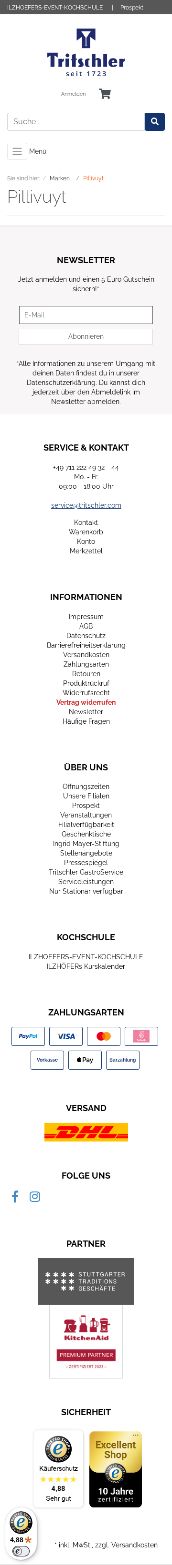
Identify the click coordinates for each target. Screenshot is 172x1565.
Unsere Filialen (86, 796)
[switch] (21, 1551)
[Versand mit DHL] (86, 1132)
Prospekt (131, 7)
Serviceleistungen (86, 882)
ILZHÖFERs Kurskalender (86, 966)
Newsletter (86, 712)
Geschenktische (86, 834)
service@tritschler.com (86, 505)
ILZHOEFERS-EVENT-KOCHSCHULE (55, 7)
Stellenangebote (86, 853)
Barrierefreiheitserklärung (86, 645)
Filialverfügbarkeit (86, 824)
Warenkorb (86, 532)
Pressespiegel (86, 862)
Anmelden (73, 94)
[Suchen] (155, 122)
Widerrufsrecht (86, 693)
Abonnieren (86, 336)
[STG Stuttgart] (86, 1281)
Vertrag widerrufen (86, 702)
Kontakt (86, 522)
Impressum (86, 616)
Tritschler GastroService (86, 872)
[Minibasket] (105, 94)
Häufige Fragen (86, 721)
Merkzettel (86, 551)
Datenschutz (86, 636)
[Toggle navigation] (17, 151)
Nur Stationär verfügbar (86, 891)
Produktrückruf (86, 683)
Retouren (86, 674)
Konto (86, 541)
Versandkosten (86, 655)
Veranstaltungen (86, 815)
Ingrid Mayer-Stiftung (86, 843)
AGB (86, 626)
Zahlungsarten (86, 664)
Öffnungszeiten (86, 786)
